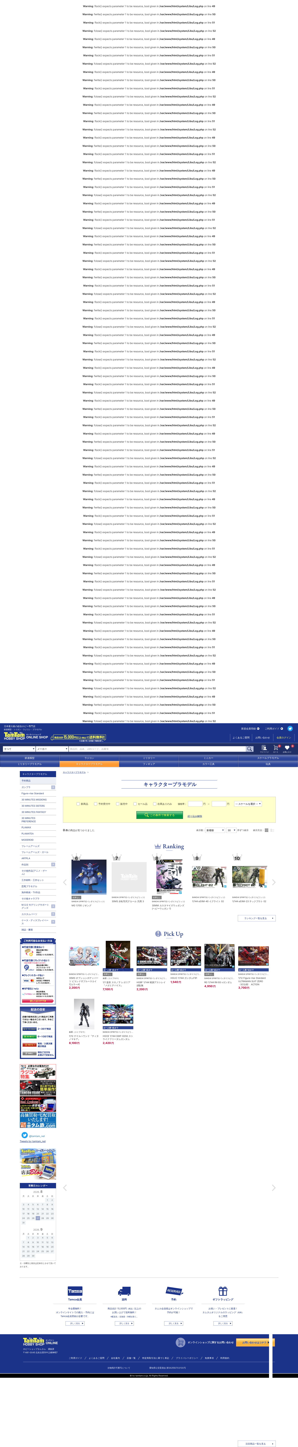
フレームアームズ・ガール (35, 852)
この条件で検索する (162, 815)
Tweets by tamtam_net (33, 1141)
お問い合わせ (262, 737)
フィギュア (149, 763)
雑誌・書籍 (27, 929)
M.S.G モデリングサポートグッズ (35, 906)
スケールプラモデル (268, 757)
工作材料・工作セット (33, 880)
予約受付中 (104, 803)
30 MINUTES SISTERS (33, 805)
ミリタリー (149, 757)
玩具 (268, 763)
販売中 (124, 803)
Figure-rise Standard (33, 793)
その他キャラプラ (30, 898)
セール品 (142, 803)
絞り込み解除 (195, 816)
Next (274, 882)
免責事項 (209, 1358)
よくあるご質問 (241, 737)
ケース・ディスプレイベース (35, 922)
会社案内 (115, 1358)
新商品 (84, 803)
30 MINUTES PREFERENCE (29, 820)
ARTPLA (26, 858)
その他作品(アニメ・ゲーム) (34, 872)
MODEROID (27, 839)
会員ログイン (284, 737)
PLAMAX (26, 827)
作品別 (25, 864)
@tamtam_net (37, 1136)
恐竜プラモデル (29, 886)
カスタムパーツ (29, 914)
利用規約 (224, 1358)
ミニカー (208, 757)
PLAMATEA (28, 833)
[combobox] (52, 749)
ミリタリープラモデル (30, 763)
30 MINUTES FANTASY (34, 812)
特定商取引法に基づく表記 (155, 1358)
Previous (65, 882)
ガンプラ (26, 787)
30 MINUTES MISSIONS (34, 799)
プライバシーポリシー (187, 1358)
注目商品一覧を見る (256, 1443)
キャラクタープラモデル (89, 763)
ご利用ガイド (272, 728)
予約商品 (26, 780)
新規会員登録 (248, 728)
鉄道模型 (29, 757)
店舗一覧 (131, 1358)
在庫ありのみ (164, 803)
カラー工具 (208, 763)
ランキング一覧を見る (255, 918)
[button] (65, 1187)
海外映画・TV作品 (31, 892)
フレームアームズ (30, 846)
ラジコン (89, 757)
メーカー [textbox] (42, 748)
